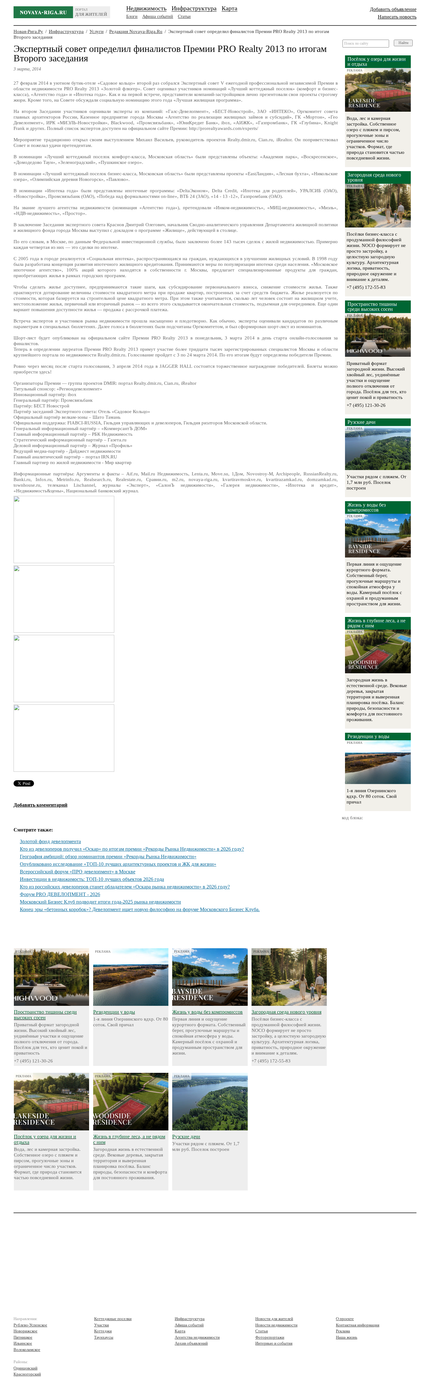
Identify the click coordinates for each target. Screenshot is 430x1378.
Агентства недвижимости (197, 1337)
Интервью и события (273, 1343)
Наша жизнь (346, 1337)
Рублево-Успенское (30, 1325)
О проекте (345, 1318)
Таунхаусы (103, 1337)
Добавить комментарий (40, 805)
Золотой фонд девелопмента (50, 841)
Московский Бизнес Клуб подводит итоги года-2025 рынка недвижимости (100, 902)
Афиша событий (157, 16)
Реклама (343, 1331)
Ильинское (23, 1343)
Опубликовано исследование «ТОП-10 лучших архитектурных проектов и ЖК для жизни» (118, 864)
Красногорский (27, 1374)
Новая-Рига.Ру (28, 31)
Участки (101, 1325)
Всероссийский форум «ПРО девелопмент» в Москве (77, 871)
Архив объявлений (191, 1343)
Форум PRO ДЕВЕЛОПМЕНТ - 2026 (60, 894)
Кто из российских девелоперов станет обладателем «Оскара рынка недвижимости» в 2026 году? (125, 886)
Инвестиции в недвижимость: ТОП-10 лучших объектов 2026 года (92, 879)
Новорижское (25, 1331)
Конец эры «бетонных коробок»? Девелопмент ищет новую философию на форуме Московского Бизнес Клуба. (140, 909)
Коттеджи (103, 1331)
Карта (229, 8)
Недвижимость (146, 8)
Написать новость (397, 17)
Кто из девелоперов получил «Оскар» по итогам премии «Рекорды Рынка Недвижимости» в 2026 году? (132, 849)
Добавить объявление (393, 9)
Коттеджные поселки (113, 1318)
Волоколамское (27, 1349)
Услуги (96, 31)
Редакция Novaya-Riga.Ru (135, 31)
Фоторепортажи (269, 1337)
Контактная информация (357, 1325)
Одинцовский (25, 1368)
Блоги (132, 16)
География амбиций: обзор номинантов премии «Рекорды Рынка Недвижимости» (108, 856)
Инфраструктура (194, 8)
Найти (403, 43)
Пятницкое (23, 1337)
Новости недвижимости (276, 1325)
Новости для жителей (274, 1318)
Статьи (184, 16)
